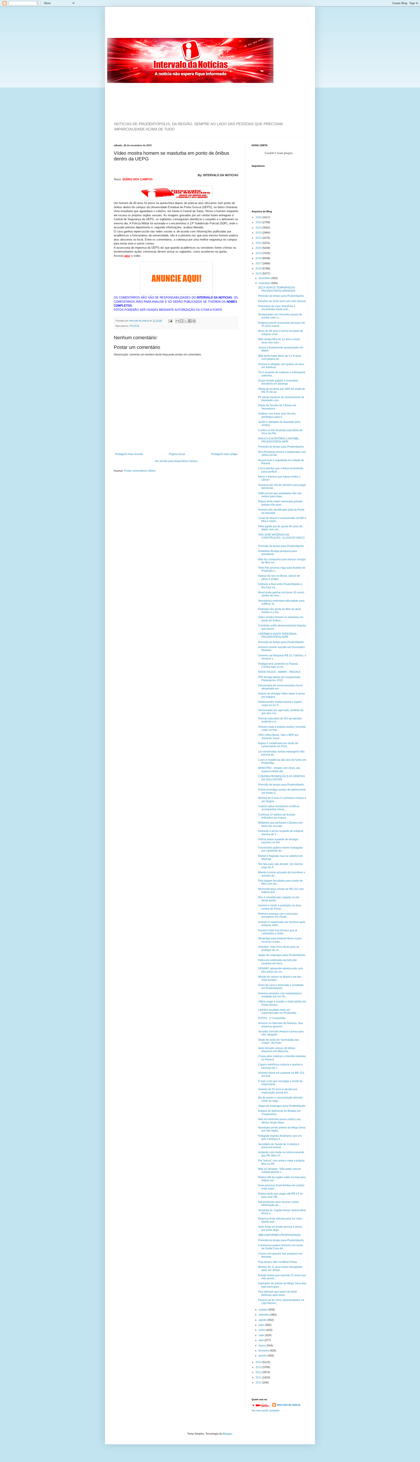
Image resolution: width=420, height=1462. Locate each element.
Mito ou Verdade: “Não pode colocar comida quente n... (279, 1170)
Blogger (227, 1433)
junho (262, 1330)
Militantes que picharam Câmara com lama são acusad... (280, 824)
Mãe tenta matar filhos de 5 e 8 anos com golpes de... (279, 357)
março (263, 1345)
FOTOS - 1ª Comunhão (271, 1018)
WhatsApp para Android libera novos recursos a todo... (280, 940)
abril (261, 1340)
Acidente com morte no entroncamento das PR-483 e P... (281, 1154)
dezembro (265, 278)
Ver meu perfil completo (266, 1410)
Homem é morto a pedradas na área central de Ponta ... (279, 907)
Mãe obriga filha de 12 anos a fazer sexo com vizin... (279, 341)
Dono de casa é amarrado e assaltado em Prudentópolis (281, 987)
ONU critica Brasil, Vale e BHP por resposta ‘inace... (278, 736)
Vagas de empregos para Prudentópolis (281, 955)
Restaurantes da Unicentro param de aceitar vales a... (280, 316)
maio (262, 1335)
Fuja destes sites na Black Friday (277, 1261)
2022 (259, 237)
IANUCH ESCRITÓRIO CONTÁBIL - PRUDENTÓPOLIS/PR (279, 440)
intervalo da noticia (139, 320)
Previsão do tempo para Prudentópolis (281, 295)
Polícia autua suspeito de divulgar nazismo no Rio (278, 841)
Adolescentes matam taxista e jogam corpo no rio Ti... (280, 703)
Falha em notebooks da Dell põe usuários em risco (277, 962)
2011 (259, 1377)
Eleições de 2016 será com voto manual (282, 301)
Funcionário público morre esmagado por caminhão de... (280, 849)
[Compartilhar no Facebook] (190, 321)
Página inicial (177, 454)
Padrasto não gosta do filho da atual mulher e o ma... (279, 611)
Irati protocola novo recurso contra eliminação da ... (278, 1203)
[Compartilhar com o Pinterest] (194, 321)
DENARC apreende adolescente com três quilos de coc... (280, 970)
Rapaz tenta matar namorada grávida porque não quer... (280, 503)
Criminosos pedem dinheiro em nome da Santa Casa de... (280, 1247)
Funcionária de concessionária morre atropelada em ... (280, 687)
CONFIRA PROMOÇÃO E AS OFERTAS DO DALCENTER (281, 778)
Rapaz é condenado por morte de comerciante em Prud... (278, 745)
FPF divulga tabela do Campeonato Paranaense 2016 (279, 679)
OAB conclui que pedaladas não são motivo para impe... (280, 495)
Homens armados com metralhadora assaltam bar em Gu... (280, 995)
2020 (259, 248)
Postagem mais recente (129, 454)
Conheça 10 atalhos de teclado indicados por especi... (276, 816)
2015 (259, 273)
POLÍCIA (134, 326)
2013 (259, 1367)
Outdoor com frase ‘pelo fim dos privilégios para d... (277, 415)
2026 (259, 217)
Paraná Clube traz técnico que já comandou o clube (277, 932)
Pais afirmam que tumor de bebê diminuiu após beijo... (277, 1293)
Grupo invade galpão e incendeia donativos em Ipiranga (278, 382)
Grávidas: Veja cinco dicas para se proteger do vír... (278, 948)
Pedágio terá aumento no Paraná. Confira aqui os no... (278, 665)
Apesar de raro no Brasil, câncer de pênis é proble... (279, 577)
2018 (259, 258)
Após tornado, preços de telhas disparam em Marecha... (276, 1050)
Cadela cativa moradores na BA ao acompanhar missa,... (278, 808)
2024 (259, 227)
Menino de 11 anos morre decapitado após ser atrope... (280, 1268)
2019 (259, 253)
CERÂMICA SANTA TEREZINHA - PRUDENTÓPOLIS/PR (278, 635)
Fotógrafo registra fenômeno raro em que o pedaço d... (280, 1137)
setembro (264, 1314)
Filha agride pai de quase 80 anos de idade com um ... (280, 528)
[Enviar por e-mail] (177, 321)
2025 (259, 222)
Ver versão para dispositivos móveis (176, 461)
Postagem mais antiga (224, 454)
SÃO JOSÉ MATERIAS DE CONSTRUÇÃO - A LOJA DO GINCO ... (281, 538)
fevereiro (264, 1350)
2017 (259, 263)
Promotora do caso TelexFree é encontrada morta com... (276, 308)
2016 (259, 268)
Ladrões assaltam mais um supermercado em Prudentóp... (278, 1011)
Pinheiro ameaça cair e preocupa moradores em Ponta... (278, 915)
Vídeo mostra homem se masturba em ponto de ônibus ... (280, 619)
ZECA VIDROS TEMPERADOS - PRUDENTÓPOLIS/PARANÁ (277, 289)
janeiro (263, 1355)
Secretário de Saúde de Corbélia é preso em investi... (278, 1146)
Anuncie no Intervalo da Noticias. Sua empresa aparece (280, 1025)
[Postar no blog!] (181, 321)
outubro (263, 1309)
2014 (259, 1362)
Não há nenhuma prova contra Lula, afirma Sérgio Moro (279, 1121)
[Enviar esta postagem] (170, 320)
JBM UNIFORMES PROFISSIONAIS (279, 1235)
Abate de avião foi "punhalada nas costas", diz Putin (278, 1041)
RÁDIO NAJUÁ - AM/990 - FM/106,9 (279, 671)
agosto (263, 1319)
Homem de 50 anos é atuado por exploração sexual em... (277, 1091)
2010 (259, 1382)
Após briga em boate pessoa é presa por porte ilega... (280, 1228)
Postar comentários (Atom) (140, 470)
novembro (265, 283)
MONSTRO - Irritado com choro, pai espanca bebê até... (279, 769)
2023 (259, 232)
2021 (259, 242)
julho (262, 1325)
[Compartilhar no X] (186, 321)
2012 (259, 1372)
